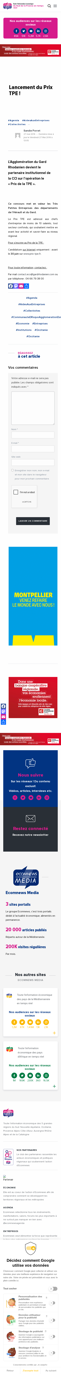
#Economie (22, 323)
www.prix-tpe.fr (32, 253)
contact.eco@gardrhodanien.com (36, 274)
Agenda (8, 1207)
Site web (15, 457)
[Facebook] (3, 706)
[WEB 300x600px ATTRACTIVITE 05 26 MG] (33, 596)
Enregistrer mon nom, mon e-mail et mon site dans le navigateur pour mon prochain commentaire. (32, 474)
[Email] (3, 716)
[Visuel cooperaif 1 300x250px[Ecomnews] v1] (33, 697)
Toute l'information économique (28, 6)
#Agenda (13, 120)
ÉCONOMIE (9, 1188)
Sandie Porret (32, 130)
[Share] (3, 722)
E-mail (15, 443)
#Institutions (24, 330)
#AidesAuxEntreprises (35, 120)
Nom (14, 429)
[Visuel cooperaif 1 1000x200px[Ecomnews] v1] (30, 50)
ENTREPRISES (10, 1231)
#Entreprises (40, 323)
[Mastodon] (3, 711)
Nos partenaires (27, 1150)
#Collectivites (17, 124)
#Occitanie (41, 330)
